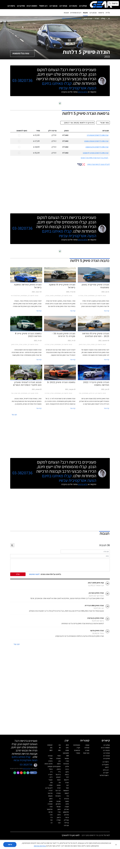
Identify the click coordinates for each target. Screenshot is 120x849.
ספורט (87, 750)
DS (60, 745)
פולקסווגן (66, 812)
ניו (60, 799)
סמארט (50, 804)
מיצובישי (58, 796)
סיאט (67, 804)
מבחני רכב (63, 6)
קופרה (59, 820)
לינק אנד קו (48, 788)
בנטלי (50, 769)
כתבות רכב (73, 6)
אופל (50, 758)
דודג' (67, 777)
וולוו (51, 782)
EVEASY (49, 745)
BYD (67, 745)
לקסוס (67, 793)
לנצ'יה (50, 790)
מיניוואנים (77, 750)
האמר (59, 780)
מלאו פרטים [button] (26, 768)
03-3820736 (22, 80)
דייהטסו (66, 780)
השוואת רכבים (32, 6)
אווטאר (66, 758)
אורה (67, 761)
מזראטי (50, 793)
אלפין (67, 766)
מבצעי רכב (53, 6)
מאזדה (58, 793)
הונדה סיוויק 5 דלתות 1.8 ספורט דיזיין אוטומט (95, 153)
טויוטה (59, 785)
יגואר (67, 788)
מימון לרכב (105, 764)
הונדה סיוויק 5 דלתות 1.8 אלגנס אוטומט (97, 147)
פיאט (59, 815)
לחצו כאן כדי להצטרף (70, 835)
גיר (109, 18)
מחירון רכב (21, 6)
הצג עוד (14, 414)
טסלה (50, 785)
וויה (60, 782)
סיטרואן (58, 804)
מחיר (38, 130)
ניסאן (50, 799)
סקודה (67, 807)
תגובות (66, 12)
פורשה (50, 812)
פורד (59, 812)
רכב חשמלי (43, 6)
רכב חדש (106, 770)
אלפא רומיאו (48, 764)
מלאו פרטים (82, 91)
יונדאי (59, 788)
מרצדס (66, 799)
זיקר (67, 785)
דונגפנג (58, 777)
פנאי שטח (86, 753)
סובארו (58, 801)
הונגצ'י (50, 780)
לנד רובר (58, 790)
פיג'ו (51, 815)
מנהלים (87, 748)
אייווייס (50, 761)
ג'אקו (67, 772)
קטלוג (103, 18)
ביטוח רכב (11, 6)
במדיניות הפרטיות (40, 846)
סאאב (67, 801)
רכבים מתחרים (75, 12)
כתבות (85, 12)
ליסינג (107, 767)
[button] (33, 772)
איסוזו (59, 764)
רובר (59, 823)
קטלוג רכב (83, 6)
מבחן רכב (93, 12)
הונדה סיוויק (88, 18)
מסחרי (78, 753)
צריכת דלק (52, 130)
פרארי (67, 817)
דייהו (51, 777)
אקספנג (50, 766)
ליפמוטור (66, 790)
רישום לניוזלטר (104, 775)
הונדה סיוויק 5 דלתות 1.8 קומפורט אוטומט (96, 141)
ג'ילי (59, 772)
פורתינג (66, 815)
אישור (10, 844)
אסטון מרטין (57, 766)
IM (60, 748)
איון (60, 761)
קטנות (87, 745)
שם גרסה (105, 130)
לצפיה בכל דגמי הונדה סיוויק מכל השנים (94, 157)
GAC (67, 748)
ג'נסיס (67, 774)
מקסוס (50, 796)
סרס (51, 807)
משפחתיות (76, 745)
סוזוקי (50, 801)
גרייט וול (58, 774)
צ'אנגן (59, 817)
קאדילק (66, 820)
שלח (18, 574)
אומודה (58, 758)
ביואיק (59, 769)
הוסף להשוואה (21, 130)
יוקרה (78, 748)
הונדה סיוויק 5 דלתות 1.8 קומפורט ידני (97, 135)
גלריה (108, 12)
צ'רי (51, 817)
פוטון (59, 809)
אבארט (50, 756)
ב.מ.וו (67, 769)
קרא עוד (106, 311)
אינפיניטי (66, 764)
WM (67, 756)
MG (59, 750)
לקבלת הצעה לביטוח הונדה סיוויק (98, 164)
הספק (66, 130)
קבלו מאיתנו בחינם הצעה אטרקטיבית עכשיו (69, 85)
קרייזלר (66, 823)
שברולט (66, 825)
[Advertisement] (60, 188)
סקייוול (58, 807)
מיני (67, 796)
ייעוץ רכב (106, 773)
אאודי (59, 756)
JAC (51, 748)
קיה (51, 820)
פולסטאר (49, 809)
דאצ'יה (50, 774)
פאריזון (66, 809)
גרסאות (101, 12)
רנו (51, 823)
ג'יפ (51, 772)
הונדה (97, 18)
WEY (51, 750)
